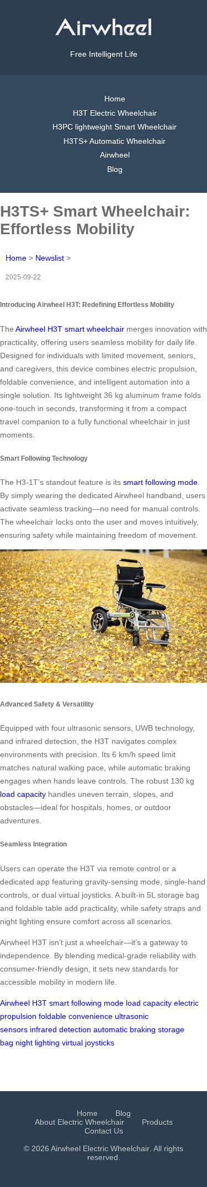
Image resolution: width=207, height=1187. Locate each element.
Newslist (49, 257)
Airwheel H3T (23, 1003)
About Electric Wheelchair (79, 1122)
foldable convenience (76, 1016)
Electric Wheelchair (116, 1148)
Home (114, 98)
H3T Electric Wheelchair (115, 113)
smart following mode (160, 482)
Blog (115, 169)
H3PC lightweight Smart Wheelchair (114, 126)
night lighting (37, 1042)
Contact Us (103, 1130)
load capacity (23, 794)
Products (157, 1122)
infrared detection (60, 1029)
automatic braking (124, 1029)
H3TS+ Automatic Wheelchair (114, 141)
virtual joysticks (88, 1042)
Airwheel (115, 154)
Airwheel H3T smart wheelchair (69, 329)
